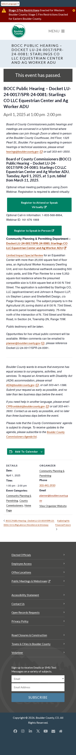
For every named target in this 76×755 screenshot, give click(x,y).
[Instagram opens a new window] (22, 731)
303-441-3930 (47, 485)
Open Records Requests (25, 612)
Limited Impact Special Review (24, 255)
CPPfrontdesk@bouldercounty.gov (25, 406)
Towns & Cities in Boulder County (31, 644)
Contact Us (18, 603)
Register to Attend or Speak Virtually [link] (39, 205)
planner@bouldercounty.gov (23, 343)
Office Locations (21, 572)
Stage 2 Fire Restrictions (24, 10)
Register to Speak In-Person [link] (32, 230)
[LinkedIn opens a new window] (30, 731)
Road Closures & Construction (29, 635)
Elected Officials (21, 554)
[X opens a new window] (38, 731)
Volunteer (17, 652)
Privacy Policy (19, 621)
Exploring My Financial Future (63, 522)
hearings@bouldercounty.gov (22, 151)
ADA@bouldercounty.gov (20, 385)
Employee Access (21, 563)
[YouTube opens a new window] (45, 731)
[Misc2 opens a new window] (60, 731)
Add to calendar (26, 451)
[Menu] (56, 31)
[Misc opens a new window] (53, 731)
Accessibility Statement (25, 595)
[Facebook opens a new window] (15, 731)
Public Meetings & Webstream (29, 581)
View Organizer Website (53, 505)
